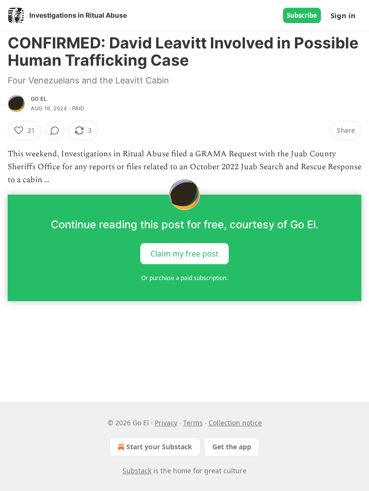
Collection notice (235, 422)
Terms (193, 422)
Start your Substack (159, 446)
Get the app (231, 446)
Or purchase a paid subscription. (184, 278)
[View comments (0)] (54, 130)
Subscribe (302, 15)
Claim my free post (184, 253)
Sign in (343, 15)
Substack (137, 470)
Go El (39, 98)
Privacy (166, 422)
